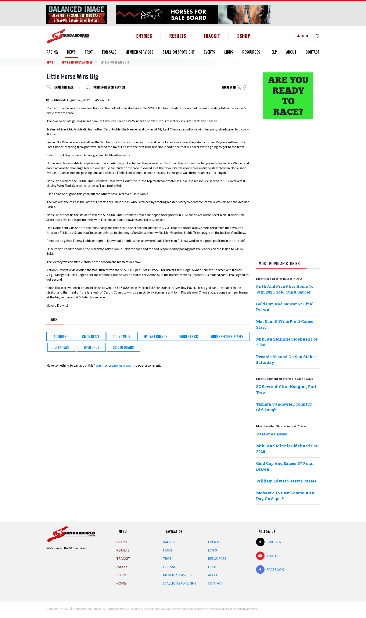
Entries (144, 35)
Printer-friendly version (109, 87)
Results (177, 35)
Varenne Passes (271, 433)
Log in (100, 365)
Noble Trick (189, 336)
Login (304, 36)
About (291, 52)
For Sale (109, 52)
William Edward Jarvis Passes (286, 481)
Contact (313, 52)
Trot (89, 52)
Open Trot (91, 347)
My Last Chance (155, 336)
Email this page (63, 87)
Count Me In (121, 336)
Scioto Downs (123, 347)
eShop (243, 35)
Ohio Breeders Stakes (227, 336)
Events (209, 52)
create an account (121, 365)
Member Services (139, 52)
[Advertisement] (288, 189)
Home (121, 583)
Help (273, 52)
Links (228, 52)
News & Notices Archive (76, 62)
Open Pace (61, 347)
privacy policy (250, 608)
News (71, 52)
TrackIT (212, 35)
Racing (52, 52)
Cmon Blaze (90, 336)
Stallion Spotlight (179, 52)
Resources (251, 52)
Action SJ (61, 336)
